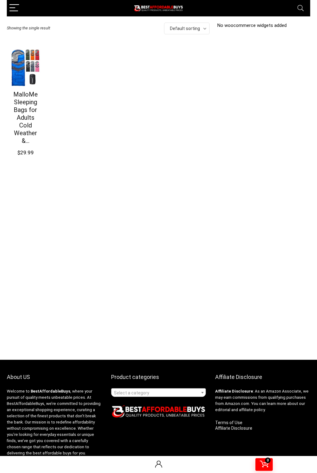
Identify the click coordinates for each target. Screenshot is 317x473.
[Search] (300, 8)
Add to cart (28, 156)
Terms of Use (228, 422)
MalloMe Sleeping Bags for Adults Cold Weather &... (25, 117)
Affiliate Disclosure (233, 428)
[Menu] (14, 8)
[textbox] (158, 393)
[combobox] (158, 392)
